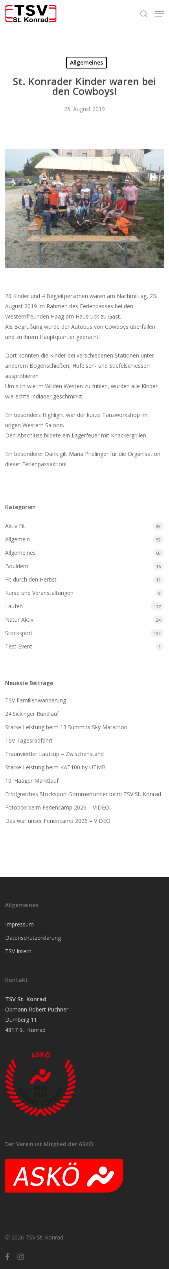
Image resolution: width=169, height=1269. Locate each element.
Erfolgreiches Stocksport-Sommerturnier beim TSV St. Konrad (83, 794)
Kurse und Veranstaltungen (39, 593)
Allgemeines (86, 62)
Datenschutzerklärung (33, 937)
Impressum (19, 924)
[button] (159, 14)
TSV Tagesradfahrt (29, 740)
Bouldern (16, 566)
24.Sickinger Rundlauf (32, 713)
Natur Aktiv (19, 619)
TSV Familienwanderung (35, 700)
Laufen (14, 606)
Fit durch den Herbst (31, 579)
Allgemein (17, 539)
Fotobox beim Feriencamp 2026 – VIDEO (57, 807)
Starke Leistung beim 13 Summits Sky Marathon (66, 727)
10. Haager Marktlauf (32, 780)
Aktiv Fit (15, 526)
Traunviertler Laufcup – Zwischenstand (55, 754)
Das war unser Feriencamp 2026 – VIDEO (57, 820)
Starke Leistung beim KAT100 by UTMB (55, 767)
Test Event (18, 646)
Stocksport (19, 633)
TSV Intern (18, 951)
